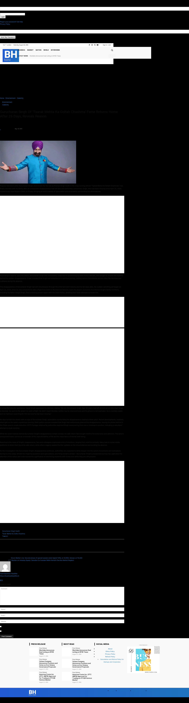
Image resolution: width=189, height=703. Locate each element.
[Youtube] (97, 45)
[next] (113, 56)
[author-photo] (5, 571)
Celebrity (20, 98)
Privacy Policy (5, 24)
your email (3, 35)
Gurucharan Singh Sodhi (11, 531)
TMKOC (5, 536)
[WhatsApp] (17, 134)
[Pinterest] (12, 134)
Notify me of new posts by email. (13, 631)
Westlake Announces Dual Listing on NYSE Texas (46, 652)
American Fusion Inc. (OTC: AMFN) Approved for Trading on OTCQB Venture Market (47, 677)
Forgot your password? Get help (11, 22)
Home (2, 98)
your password (30, 14)
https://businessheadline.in (9, 576)
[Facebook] (89, 45)
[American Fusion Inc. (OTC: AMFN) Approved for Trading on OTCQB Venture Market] (33, 676)
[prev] (110, 56)
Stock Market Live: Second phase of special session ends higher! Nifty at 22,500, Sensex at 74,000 (46, 558)
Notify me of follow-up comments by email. (17, 627)
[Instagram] (92, 45)
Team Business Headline (7, 127)
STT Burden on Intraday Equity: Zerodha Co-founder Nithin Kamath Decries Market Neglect (41, 560)
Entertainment (11, 98)
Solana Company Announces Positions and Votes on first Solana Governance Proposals (57, 56)
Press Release (43, 648)
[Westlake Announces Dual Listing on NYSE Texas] (33, 651)
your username (5, 12)
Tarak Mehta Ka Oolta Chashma (13, 534)
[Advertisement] (94, 80)
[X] (94, 45)
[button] (112, 50)
